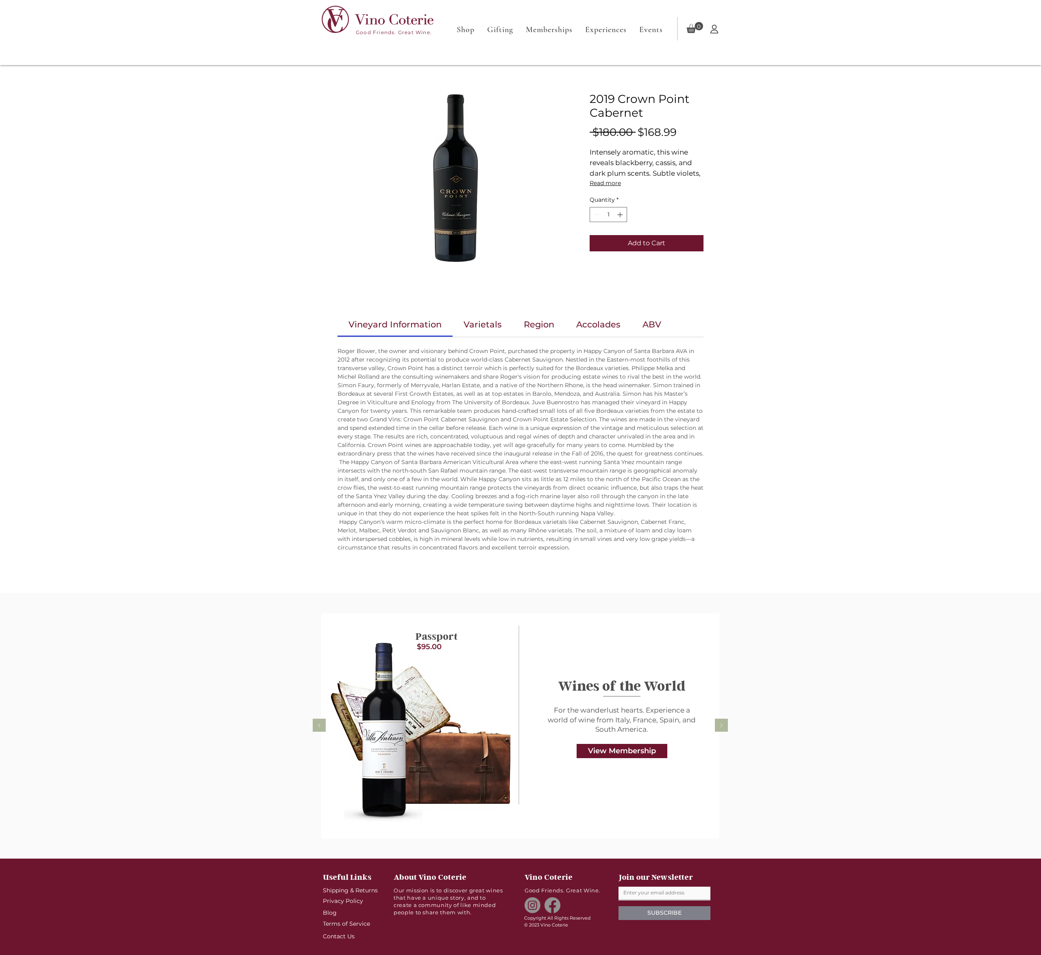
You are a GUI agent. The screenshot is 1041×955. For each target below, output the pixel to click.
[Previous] (319, 726)
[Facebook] (552, 905)
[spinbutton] (608, 214)
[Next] (721, 726)
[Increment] (621, 214)
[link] (395, 324)
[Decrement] (596, 214)
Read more (605, 183)
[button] (694, 27)
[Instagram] (532, 905)
